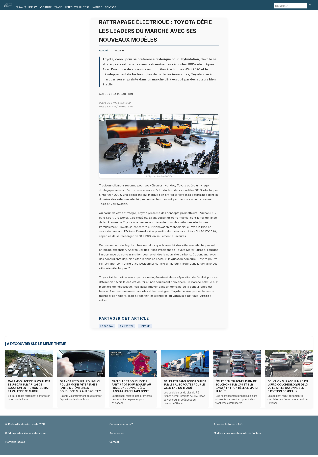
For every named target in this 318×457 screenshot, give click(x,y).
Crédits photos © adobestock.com (25, 433)
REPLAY (32, 7)
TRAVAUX (21, 7)
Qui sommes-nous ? (121, 424)
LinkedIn (145, 326)
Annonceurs (116, 433)
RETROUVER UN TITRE (77, 7)
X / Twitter (126, 326)
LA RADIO (97, 7)
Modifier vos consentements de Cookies (237, 433)
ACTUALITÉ (45, 7)
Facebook (106, 326)
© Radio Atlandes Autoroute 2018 (25, 424)
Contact (114, 441)
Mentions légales (15, 441)
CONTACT (110, 7)
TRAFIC (58, 7)
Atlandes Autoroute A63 (228, 424)
